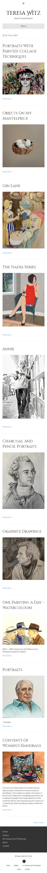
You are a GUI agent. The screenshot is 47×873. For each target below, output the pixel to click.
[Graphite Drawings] (23, 558)
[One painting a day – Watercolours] (23, 629)
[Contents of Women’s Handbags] (23, 767)
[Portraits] (23, 696)
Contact (6, 846)
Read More (7, 99)
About (5, 842)
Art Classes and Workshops (14, 839)
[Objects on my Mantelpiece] (23, 145)
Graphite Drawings (22, 531)
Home (5, 831)
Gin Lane (11, 185)
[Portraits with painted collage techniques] (23, 78)
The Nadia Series (19, 267)
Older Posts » (38, 822)
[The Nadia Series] (23, 299)
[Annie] (23, 386)
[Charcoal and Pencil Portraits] (23, 480)
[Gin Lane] (23, 220)
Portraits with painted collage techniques (20, 51)
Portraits (12, 669)
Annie (8, 349)
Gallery (6, 835)
